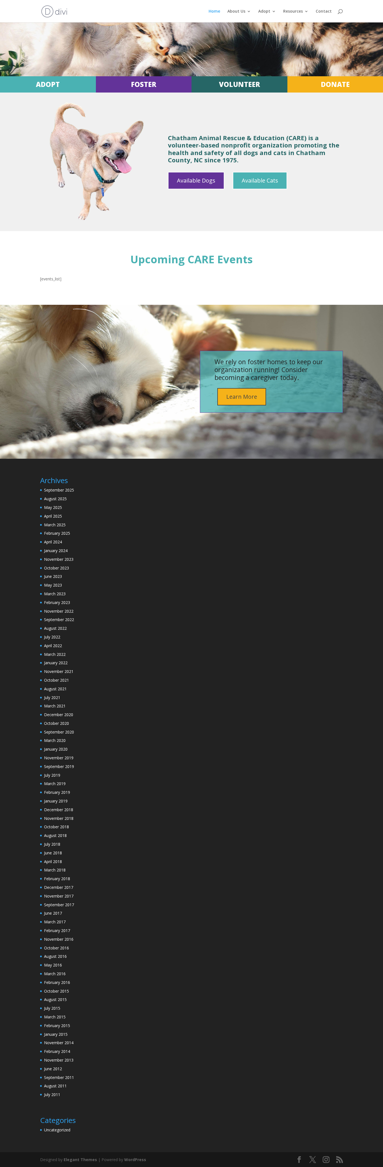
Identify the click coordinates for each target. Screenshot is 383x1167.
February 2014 (57, 1051)
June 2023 (53, 576)
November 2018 (58, 818)
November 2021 (58, 671)
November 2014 (58, 1042)
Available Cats (260, 180)
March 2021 (55, 706)
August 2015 (55, 999)
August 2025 (55, 498)
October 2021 (56, 680)
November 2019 (58, 757)
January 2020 (56, 749)
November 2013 (58, 1060)
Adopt (264, 11)
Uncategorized (57, 1130)
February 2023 (57, 602)
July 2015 (52, 1008)
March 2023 (55, 593)
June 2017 (53, 913)
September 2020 (59, 732)
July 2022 (52, 637)
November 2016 (58, 939)
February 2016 (57, 982)
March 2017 (55, 921)
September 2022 (59, 619)
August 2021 (55, 688)
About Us (236, 11)
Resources (293, 11)
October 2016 (56, 948)
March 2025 (55, 524)
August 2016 (55, 956)
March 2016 (55, 973)
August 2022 (55, 628)
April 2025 (53, 516)
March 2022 (55, 654)
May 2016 (53, 965)
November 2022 (58, 611)
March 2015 (55, 1017)
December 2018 (58, 809)
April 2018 (53, 861)
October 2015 (56, 991)
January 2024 (56, 550)
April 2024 (53, 542)
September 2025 (59, 490)
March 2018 (55, 870)
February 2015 (57, 1025)
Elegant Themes (80, 1159)
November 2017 (58, 896)
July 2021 (52, 697)
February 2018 (57, 878)
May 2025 (53, 507)
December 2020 (58, 714)
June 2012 (53, 1068)
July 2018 (52, 844)
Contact (324, 11)
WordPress (135, 1159)
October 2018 (56, 826)
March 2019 (55, 783)
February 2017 (57, 930)
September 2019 (59, 766)
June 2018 (53, 852)
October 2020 (56, 723)
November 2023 (58, 559)
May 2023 (53, 585)
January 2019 (56, 801)
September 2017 (59, 904)
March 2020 (55, 740)
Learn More (241, 396)
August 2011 (55, 1085)
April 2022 (53, 645)
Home (214, 11)
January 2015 (56, 1034)
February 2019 (57, 792)
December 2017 (58, 887)
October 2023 (56, 568)
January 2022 (56, 662)
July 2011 (52, 1094)
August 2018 (55, 835)
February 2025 (57, 533)
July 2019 (52, 775)
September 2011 (59, 1077)
